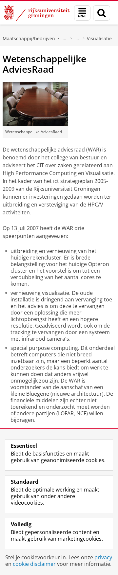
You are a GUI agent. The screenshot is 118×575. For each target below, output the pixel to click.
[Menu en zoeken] (82, 13)
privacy (103, 557)
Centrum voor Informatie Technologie (64, 38)
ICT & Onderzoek (77, 38)
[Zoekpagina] (101, 13)
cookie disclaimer (34, 564)
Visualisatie (99, 38)
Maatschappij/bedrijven (29, 38)
